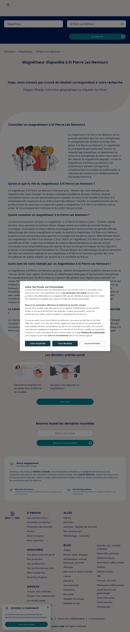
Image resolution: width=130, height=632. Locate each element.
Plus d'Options (92, 344)
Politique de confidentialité (93, 332)
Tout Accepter (37, 344)
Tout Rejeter (65, 344)
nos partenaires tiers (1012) (74, 293)
